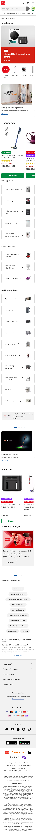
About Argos (8, 684)
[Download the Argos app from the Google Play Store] (24, 744)
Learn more (10, 562)
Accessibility (7, 763)
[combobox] (13, 9)
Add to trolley (13, 175)
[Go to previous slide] (12, 427)
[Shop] (8, 3)
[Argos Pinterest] (23, 729)
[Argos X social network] (18, 729)
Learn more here (18, 699)
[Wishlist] (28, 3)
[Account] (23, 3)
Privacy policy (28, 763)
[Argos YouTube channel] (7, 729)
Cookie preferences (24, 765)
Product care (8, 674)
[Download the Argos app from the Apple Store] (11, 744)
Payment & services (11, 679)
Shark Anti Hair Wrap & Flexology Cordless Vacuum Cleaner (12, 157)
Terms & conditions (18, 768)
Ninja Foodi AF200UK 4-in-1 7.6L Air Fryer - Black (10, 506)
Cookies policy (11, 765)
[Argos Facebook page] (12, 729)
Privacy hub (18, 763)
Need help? (7, 664)
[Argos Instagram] (29, 729)
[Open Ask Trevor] (33, 9)
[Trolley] (32, 3)
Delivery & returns (10, 669)
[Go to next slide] (24, 427)
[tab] (16, 427)
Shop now (12, 521)
